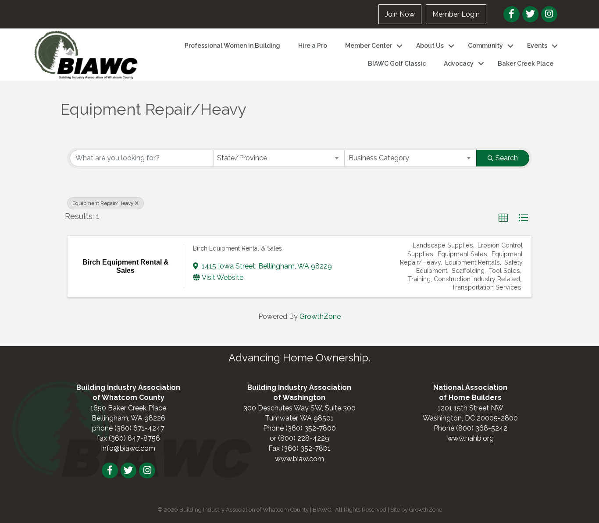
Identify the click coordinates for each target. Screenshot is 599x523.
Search (507, 158)
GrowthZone (320, 316)
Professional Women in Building (232, 45)
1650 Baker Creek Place (128, 408)
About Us (430, 45)
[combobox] (279, 158)
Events (537, 45)
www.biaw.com (299, 459)
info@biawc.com (128, 448)
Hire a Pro (312, 45)
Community (485, 45)
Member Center (368, 45)
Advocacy (459, 63)
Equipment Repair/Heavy (103, 203)
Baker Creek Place (525, 63)
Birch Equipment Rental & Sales (237, 248)
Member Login (456, 14)
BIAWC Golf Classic (397, 63)
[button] (503, 218)
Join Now (400, 14)
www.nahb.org (470, 438)
